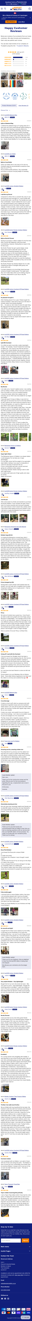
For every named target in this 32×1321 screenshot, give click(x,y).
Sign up (25, 1240)
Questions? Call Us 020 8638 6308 (16, 2)
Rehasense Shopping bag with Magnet (15, 526)
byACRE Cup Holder (10, 154)
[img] (16, 52)
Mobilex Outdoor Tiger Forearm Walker (15, 1096)
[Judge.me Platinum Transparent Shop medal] (23, 96)
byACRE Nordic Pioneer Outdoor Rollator (15, 230)
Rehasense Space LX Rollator (12, 445)
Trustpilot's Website (23, 46)
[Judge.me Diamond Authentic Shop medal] (6, 96)
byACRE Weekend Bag (10, 115)
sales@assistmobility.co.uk (8, 1283)
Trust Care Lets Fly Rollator (11, 741)
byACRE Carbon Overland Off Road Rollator (16, 289)
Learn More (21, 21)
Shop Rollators (11, 21)
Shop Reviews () (23, 105)
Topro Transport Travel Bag (12, 1184)
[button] (8, 57)
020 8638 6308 (5, 1290)
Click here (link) (19, 1275)
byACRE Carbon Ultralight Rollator (13, 186)
